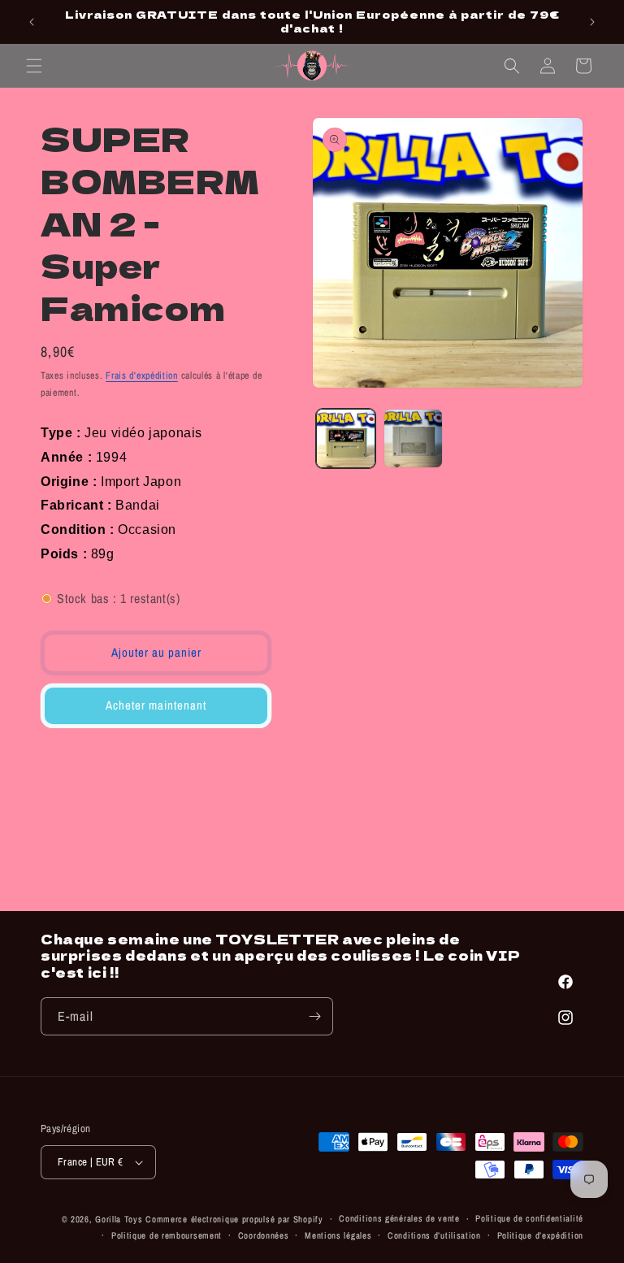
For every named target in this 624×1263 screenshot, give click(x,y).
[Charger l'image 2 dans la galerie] (413, 438)
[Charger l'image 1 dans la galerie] (345, 438)
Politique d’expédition (540, 1235)
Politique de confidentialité (529, 1218)
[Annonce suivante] (592, 22)
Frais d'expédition (142, 375)
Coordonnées (263, 1235)
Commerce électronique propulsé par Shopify (234, 1219)
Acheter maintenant (156, 705)
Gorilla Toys (118, 1219)
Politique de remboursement (166, 1235)
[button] (34, 66)
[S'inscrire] (314, 1016)
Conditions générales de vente (399, 1218)
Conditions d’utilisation (434, 1235)
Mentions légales (338, 1235)
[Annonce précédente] (32, 22)
